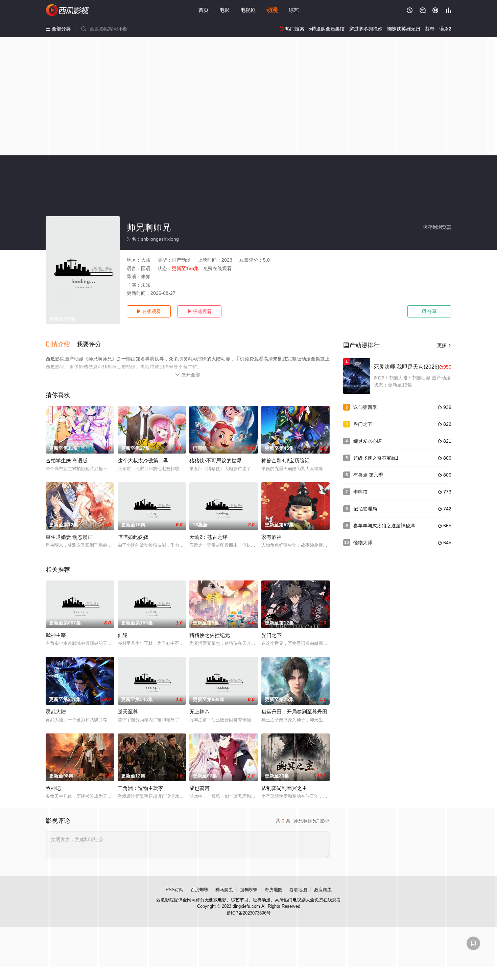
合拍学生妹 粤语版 (67, 460)
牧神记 (53, 788)
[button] (61, 344)
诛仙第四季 (365, 407)
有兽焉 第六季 (368, 475)
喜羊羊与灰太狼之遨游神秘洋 (384, 525)
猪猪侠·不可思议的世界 (215, 460)
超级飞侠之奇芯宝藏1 (376, 458)
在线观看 (149, 311)
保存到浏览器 (437, 227)
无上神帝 (199, 712)
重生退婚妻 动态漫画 (69, 537)
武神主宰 (56, 635)
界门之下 (271, 635)
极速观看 (199, 311)
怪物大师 (362, 542)
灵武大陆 (56, 712)
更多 (444, 345)
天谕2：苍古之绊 (208, 537)
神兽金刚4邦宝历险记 (285, 460)
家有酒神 (271, 537)
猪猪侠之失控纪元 (209, 635)
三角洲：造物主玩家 (140, 788)
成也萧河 (199, 788)
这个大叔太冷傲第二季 (143, 460)
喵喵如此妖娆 (133, 537)
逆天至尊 (128, 712)
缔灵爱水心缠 (367, 441)
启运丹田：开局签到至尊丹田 (294, 712)
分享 (429, 311)
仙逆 (123, 635)
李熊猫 (360, 492)
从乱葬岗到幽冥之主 (284, 788)
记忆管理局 (365, 508)
